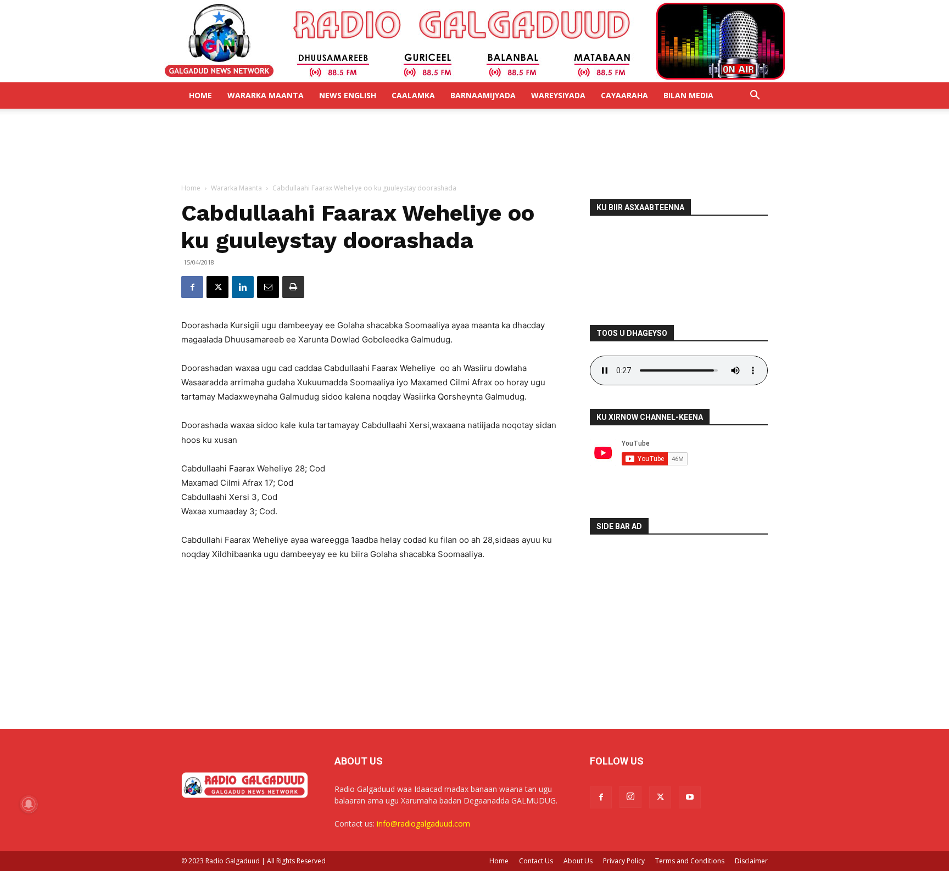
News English (347, 95)
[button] (754, 96)
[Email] (268, 287)
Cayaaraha (624, 95)
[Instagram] (630, 797)
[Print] (293, 287)
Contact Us (536, 861)
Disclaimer (751, 861)
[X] (217, 287)
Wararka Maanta (265, 95)
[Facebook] (192, 287)
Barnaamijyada (483, 95)
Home (200, 95)
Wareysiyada (558, 95)
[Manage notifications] (28, 804)
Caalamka (413, 95)
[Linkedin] (243, 287)
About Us (578, 861)
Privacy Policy (624, 861)
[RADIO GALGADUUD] (475, 41)
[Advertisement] (474, 146)
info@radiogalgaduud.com (423, 823)
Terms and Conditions (689, 861)
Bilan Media (688, 95)
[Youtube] (690, 797)
